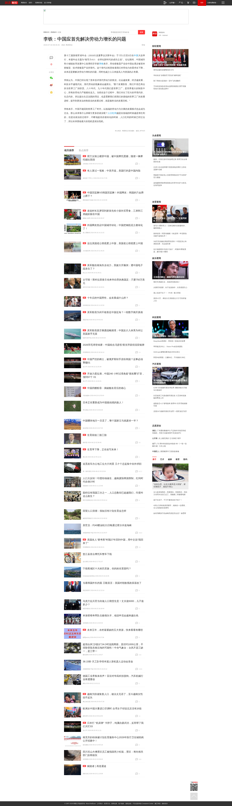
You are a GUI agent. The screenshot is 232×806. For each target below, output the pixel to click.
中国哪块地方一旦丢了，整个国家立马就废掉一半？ (110, 420)
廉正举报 (157, 803)
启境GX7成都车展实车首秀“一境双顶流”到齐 (170, 411)
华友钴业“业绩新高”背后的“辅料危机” (167, 75)
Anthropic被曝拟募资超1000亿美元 (166, 352)
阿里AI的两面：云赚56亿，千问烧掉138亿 (169, 357)
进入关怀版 (47, 3)
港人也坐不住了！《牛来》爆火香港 (167, 293)
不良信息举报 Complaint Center (143, 803)
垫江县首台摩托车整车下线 (97, 554)
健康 (170, 459)
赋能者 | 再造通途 (96, 766)
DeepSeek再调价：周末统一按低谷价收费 (169, 341)
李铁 (101, 63)
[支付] (188, 2)
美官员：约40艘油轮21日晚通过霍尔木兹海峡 (107, 525)
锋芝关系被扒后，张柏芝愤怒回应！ (167, 282)
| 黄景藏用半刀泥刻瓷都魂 (165, 451)
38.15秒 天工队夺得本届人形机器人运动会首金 (108, 661)
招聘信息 (114, 803)
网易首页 (24, 3)
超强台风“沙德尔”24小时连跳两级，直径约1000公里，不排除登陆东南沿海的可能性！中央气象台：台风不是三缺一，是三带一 (113, 647)
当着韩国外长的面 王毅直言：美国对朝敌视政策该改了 (112, 583)
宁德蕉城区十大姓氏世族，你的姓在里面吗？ (107, 568)
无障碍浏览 (38, 3)
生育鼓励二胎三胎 (97, 435)
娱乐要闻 (156, 258)
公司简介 (100, 803)
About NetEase (91, 803)
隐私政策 (128, 803)
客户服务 (121, 803)
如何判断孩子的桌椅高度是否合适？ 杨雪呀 (169, 513)
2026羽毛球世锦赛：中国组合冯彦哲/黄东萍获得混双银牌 (113, 344)
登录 (201, 3)
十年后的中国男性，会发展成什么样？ (107, 297)
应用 (30, 3)
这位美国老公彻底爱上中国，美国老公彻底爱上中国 (115, 243)
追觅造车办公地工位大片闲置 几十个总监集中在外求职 (112, 464)
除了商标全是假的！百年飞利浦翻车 (167, 81)
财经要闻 (156, 46)
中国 (136, 55)
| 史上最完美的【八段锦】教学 (166, 438)
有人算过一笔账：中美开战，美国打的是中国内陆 (113, 170)
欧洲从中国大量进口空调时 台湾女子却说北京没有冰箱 (112, 708)
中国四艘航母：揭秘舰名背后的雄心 (106, 388)
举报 (143, 45)
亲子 (154, 459)
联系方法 (107, 803)
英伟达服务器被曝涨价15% (163, 70)
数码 (185, 459)
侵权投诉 (165, 803)
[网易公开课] (172, 2)
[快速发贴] (51, 58)
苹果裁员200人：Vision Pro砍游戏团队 (168, 346)
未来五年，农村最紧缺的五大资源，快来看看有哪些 (115, 630)
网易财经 (54, 32)
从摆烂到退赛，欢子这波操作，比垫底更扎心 (170, 287)
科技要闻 (156, 317)
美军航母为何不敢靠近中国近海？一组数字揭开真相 (115, 312)
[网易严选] (181, 2)
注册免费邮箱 (211, 3)
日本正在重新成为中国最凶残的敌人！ (103, 402)
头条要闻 (156, 135)
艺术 (162, 459)
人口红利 (112, 113)
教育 (178, 459)
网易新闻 (162, 32)
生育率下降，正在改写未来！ (103, 449)
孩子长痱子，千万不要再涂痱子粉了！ (167, 500)
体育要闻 (156, 202)
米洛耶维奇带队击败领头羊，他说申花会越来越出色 (110, 615)
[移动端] (165, 2)
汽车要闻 (156, 364)
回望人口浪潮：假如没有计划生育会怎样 (104, 511)
